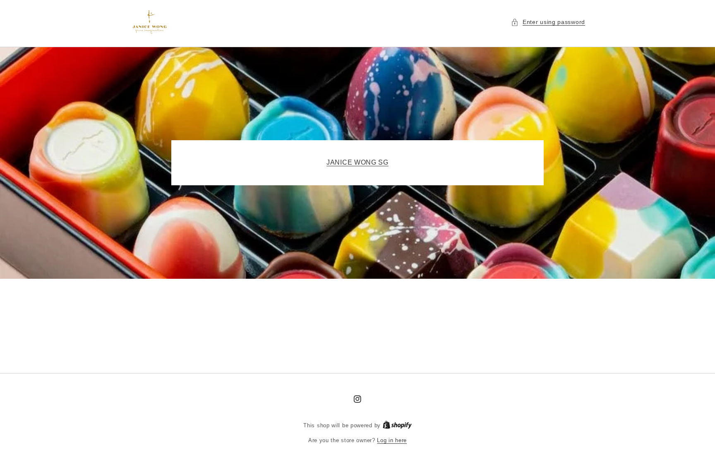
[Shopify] (397, 425)
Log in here (392, 440)
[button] (548, 22)
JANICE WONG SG (357, 162)
